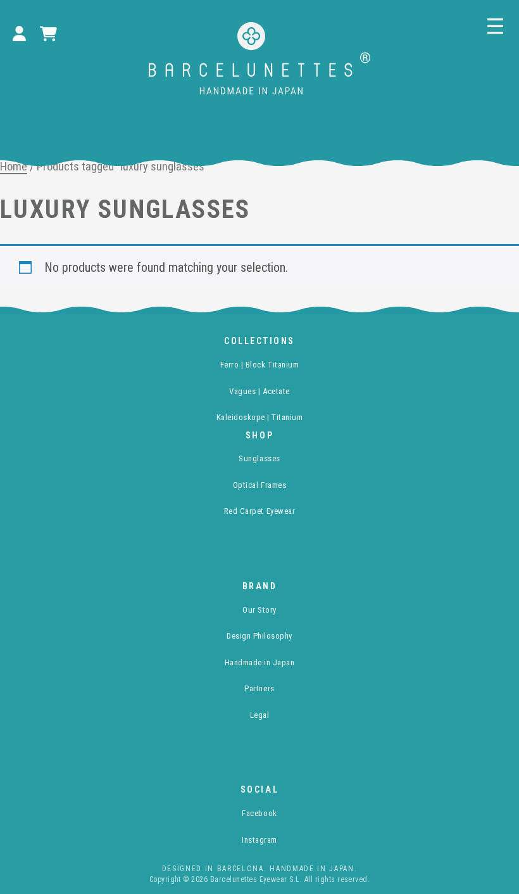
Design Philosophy (259, 636)
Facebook (259, 813)
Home (13, 166)
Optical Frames (259, 485)
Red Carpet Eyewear (259, 511)
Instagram (259, 840)
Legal (260, 715)
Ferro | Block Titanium (259, 364)
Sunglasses (259, 458)
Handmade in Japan (260, 662)
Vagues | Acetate (259, 391)
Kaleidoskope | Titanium (259, 417)
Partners (259, 688)
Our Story (259, 610)
